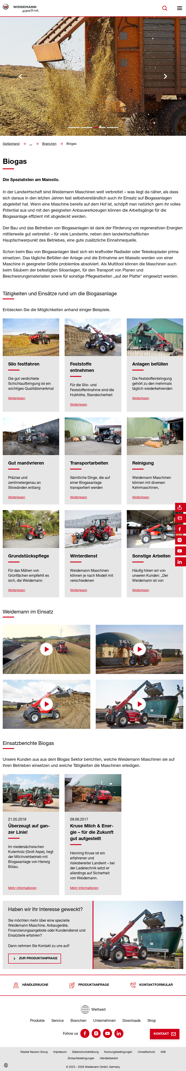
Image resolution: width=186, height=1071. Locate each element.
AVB (163, 1052)
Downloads (131, 1020)
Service (57, 1020)
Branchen (49, 143)
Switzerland (11, 143)
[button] (46, 649)
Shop (151, 1020)
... (30, 143)
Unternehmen (104, 1020)
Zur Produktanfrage (38, 958)
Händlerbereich (109, 1058)
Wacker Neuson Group (34, 1052)
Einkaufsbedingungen (81, 1058)
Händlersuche (35, 985)
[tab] (73, 127)
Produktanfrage (93, 985)
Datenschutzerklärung (85, 1052)
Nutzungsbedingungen (118, 1052)
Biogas (71, 143)
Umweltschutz (146, 1052)
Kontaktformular (156, 985)
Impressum (60, 1052)
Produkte (37, 1020)
